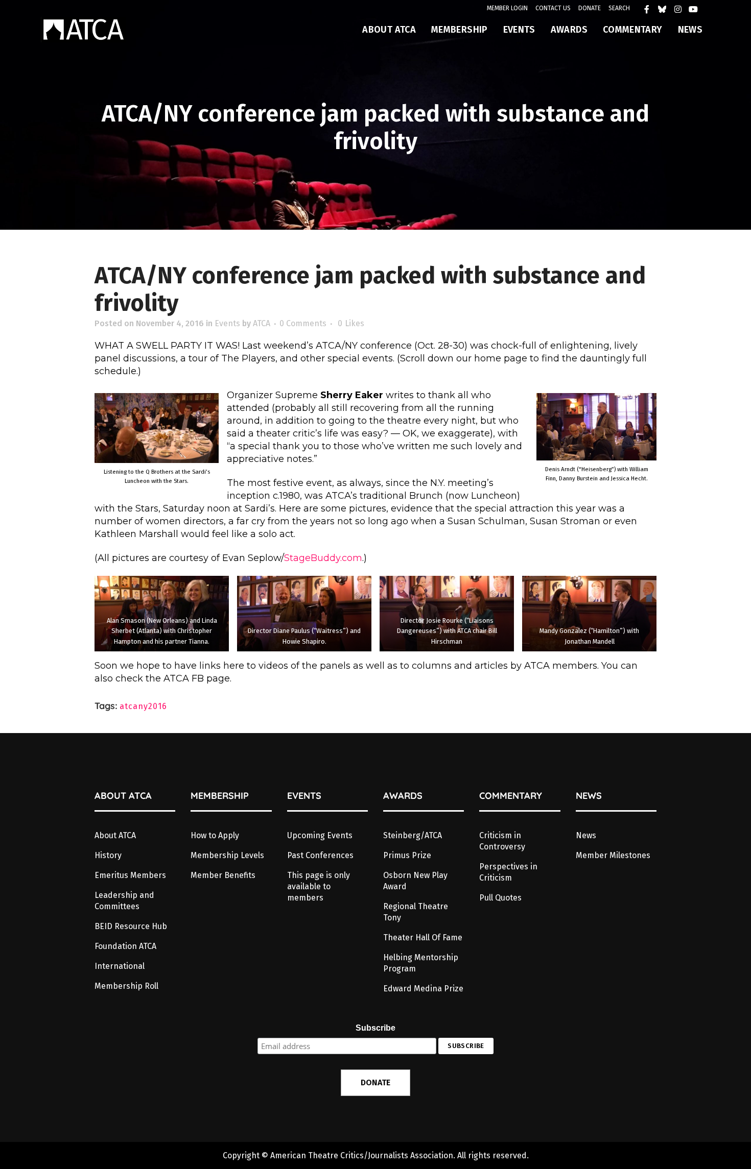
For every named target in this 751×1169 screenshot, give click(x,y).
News (586, 835)
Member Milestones (613, 855)
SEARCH (619, 8)
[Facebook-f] (649, 11)
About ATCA (115, 835)
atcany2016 (143, 706)
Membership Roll (126, 986)
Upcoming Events (320, 835)
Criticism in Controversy (502, 841)
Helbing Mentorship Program (420, 963)
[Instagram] (680, 11)
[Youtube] (695, 11)
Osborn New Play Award (415, 880)
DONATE (589, 8)
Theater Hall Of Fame (422, 937)
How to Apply (215, 835)
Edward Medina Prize (423, 988)
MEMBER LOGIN (507, 8)
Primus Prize (407, 855)
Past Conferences (320, 855)
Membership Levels (227, 855)
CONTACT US (553, 8)
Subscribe (375, 1028)
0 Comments (302, 323)
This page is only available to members (318, 886)
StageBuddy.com (323, 558)
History (108, 855)
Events (227, 323)
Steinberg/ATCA (412, 835)
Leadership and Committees (124, 900)
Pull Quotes (500, 898)
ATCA (261, 323)
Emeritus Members (130, 875)
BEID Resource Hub (131, 926)
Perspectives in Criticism (508, 872)
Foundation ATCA (125, 946)
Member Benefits (223, 875)
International (120, 966)
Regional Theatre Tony (415, 912)
